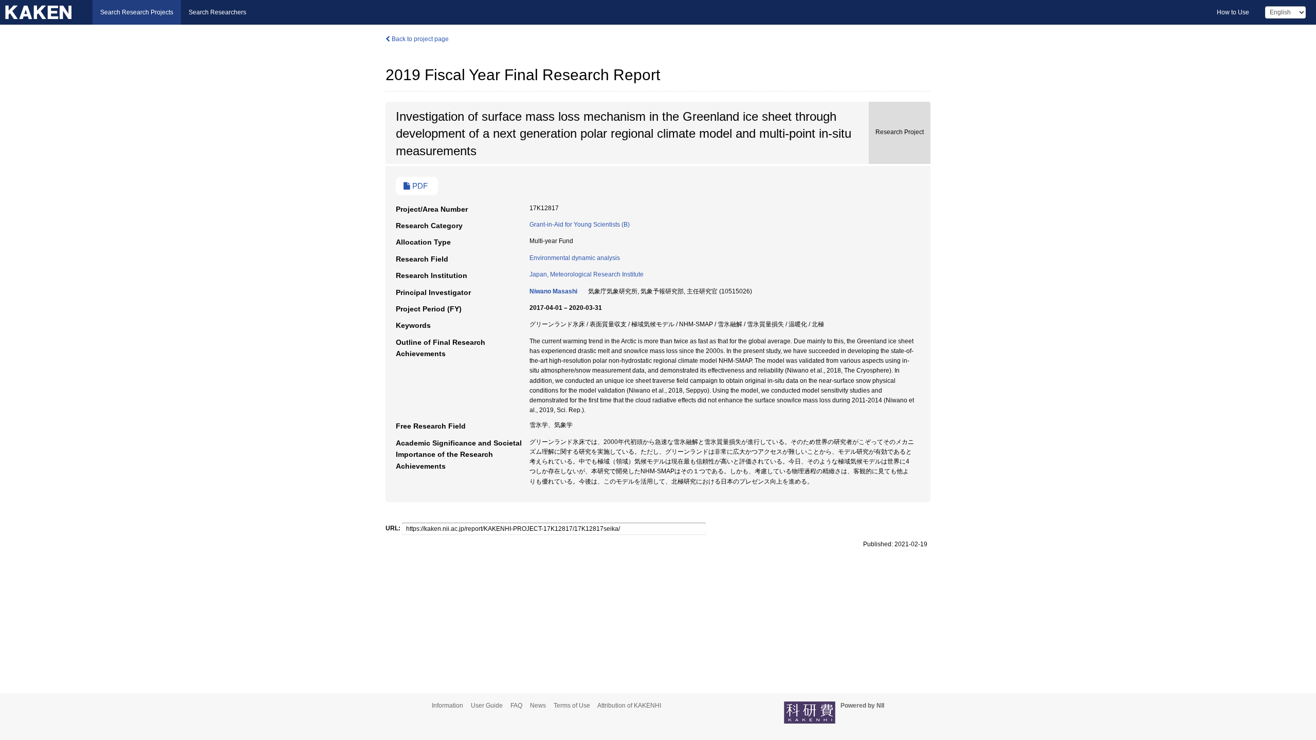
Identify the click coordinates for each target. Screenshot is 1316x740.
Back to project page (419, 39)
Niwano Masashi (553, 291)
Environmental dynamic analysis (574, 258)
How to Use (1233, 12)
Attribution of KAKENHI (629, 705)
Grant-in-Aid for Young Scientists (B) (579, 224)
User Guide (487, 705)
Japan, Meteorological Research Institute (586, 274)
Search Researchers (217, 12)
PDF (419, 186)
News (538, 705)
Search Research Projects (136, 12)
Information (447, 705)
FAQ (516, 705)
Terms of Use (572, 705)
